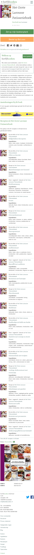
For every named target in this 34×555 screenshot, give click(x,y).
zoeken (10, 1)
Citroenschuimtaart (15, 215)
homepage (12, 69)
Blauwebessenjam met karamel (19, 170)
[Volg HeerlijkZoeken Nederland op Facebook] (32, 497)
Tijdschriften (3, 549)
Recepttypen (3, 541)
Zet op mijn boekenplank (17, 31)
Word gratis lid (27, 56)
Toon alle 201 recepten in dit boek (9, 438)
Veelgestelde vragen (5, 525)
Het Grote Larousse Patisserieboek (20, 181)
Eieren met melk (14, 403)
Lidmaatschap (4, 527)
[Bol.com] (17, 116)
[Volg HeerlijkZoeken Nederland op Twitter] (27, 497)
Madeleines (12, 308)
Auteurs (2, 534)
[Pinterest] (14, 45)
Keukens (2, 539)
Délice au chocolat (15, 155)
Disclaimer (3, 518)
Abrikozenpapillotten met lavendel (20, 431)
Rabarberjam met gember (17, 389)
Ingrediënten (3, 536)
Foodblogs (3, 547)
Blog (1, 530)
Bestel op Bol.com (17, 39)
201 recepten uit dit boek (14, 49)
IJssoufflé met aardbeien (17, 264)
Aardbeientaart (14, 248)
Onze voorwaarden (5, 516)
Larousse (24, 22)
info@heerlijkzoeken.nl (6, 502)
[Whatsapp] (21, 45)
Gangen (2, 544)
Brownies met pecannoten (17, 416)
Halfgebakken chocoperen (17, 139)
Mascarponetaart (14, 231)
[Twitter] (11, 45)
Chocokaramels (14, 293)
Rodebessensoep (14, 184)
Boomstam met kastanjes (17, 279)
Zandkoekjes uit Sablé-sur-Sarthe (19, 322)
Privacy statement (5, 521)
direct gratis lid (24, 69)
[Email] (17, 45)
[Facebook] (8, 45)
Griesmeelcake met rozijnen (18, 356)
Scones (11, 200)
